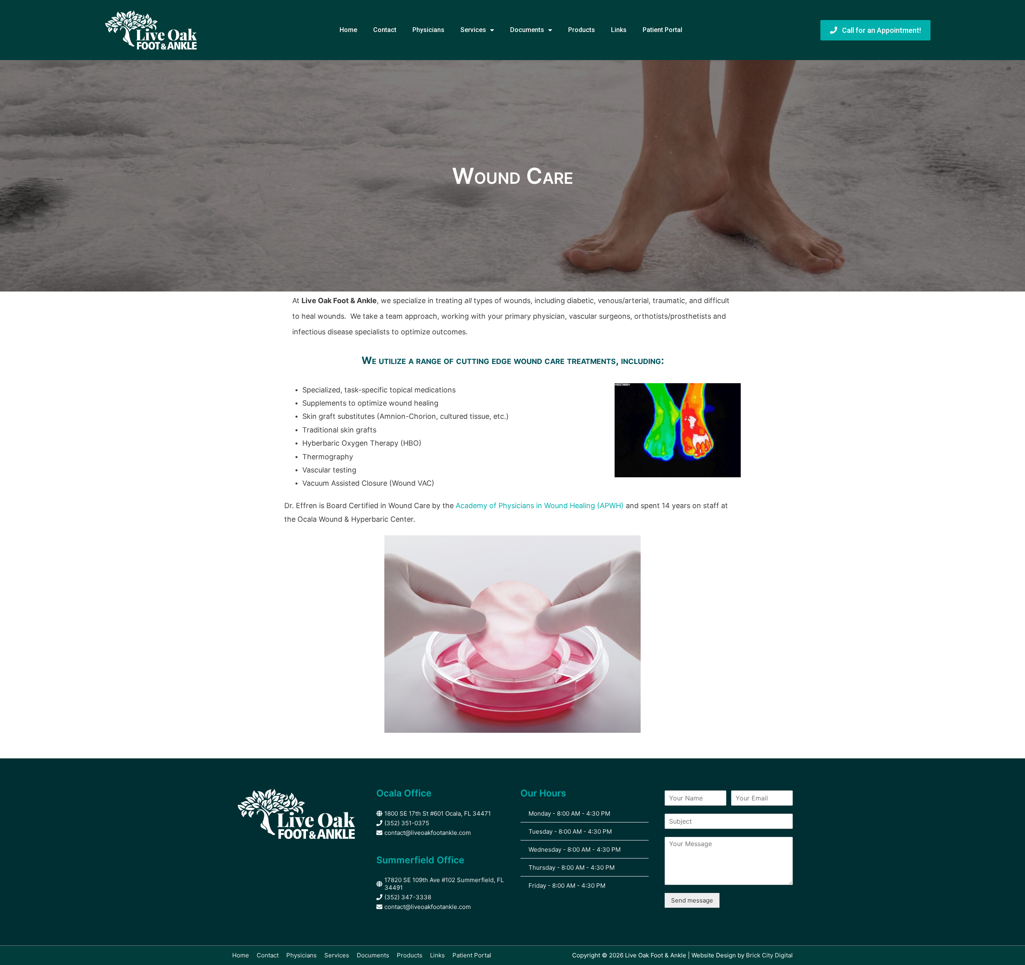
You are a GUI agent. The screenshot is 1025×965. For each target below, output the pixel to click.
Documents (527, 30)
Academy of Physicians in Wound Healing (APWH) (541, 505)
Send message (692, 900)
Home (348, 30)
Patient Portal (662, 30)
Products (581, 30)
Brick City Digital (769, 955)
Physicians (428, 30)
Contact (384, 30)
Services (473, 30)
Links (619, 30)
